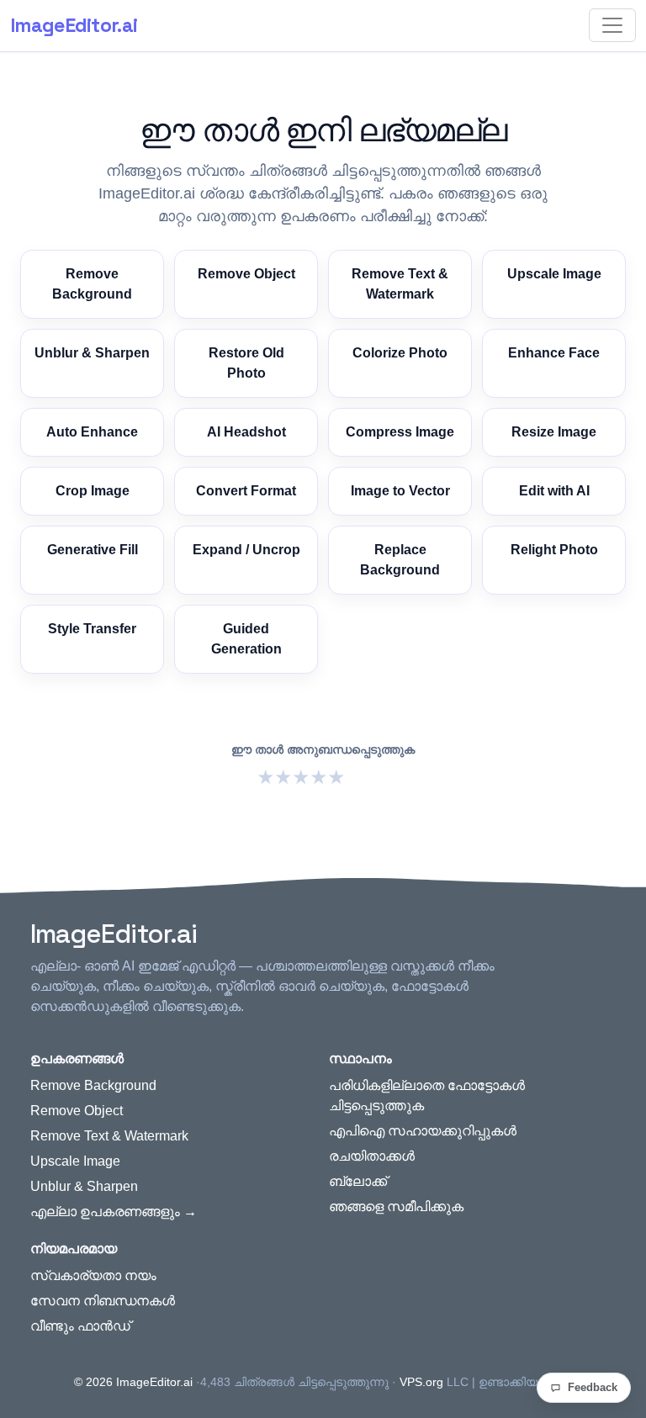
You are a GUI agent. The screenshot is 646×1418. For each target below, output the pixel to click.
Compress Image (400, 432)
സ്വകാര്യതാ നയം (93, 1275)
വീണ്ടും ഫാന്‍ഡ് (80, 1326)
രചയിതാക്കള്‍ (372, 1156)
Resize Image (553, 432)
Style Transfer (92, 629)
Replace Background (400, 559)
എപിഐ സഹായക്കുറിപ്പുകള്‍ (422, 1131)
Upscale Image (554, 274)
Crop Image (93, 491)
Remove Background (92, 284)
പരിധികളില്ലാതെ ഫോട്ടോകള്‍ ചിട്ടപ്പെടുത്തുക (427, 1095)
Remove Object (246, 274)
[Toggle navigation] (612, 25)
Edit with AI (554, 491)
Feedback (592, 1387)
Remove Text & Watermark (400, 284)
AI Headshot (246, 432)
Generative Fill (92, 549)
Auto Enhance (92, 432)
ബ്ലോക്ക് (358, 1181)
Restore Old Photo (246, 363)
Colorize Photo (399, 353)
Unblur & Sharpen (92, 353)
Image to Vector (400, 491)
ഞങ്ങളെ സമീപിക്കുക (396, 1206)
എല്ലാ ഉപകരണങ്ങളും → (113, 1211)
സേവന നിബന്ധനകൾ (102, 1301)
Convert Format (246, 491)
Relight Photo (554, 549)
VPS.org (421, 1382)
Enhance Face (554, 353)
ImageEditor (73, 25)
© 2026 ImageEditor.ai (133, 1382)
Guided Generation (246, 639)
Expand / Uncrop (246, 549)
